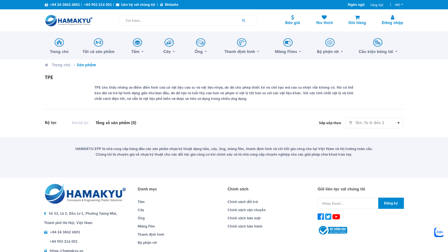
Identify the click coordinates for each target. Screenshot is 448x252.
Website (171, 5)
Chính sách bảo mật (244, 218)
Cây (141, 210)
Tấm (141, 202)
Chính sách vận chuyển (247, 210)
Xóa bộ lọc (80, 123)
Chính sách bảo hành (245, 226)
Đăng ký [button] (391, 203)
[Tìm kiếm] (243, 20)
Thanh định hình (151, 234)
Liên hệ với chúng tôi (138, 5)
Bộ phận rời (147, 243)
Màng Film (146, 226)
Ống (141, 218)
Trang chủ (61, 65)
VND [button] (397, 5)
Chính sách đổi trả (243, 202)
